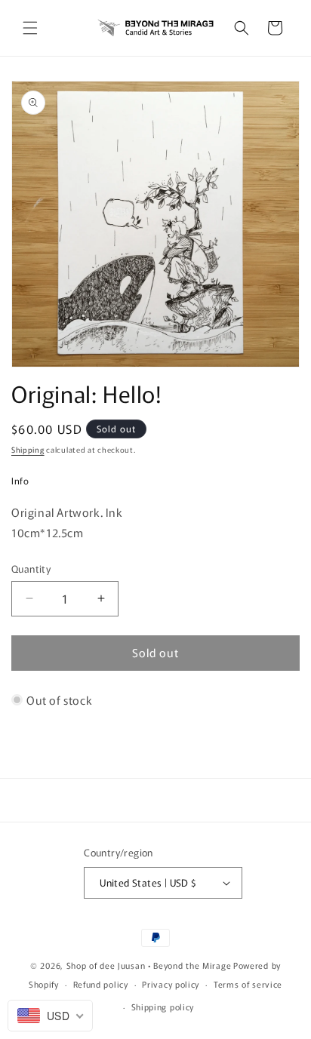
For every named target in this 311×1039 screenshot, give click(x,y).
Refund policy (100, 984)
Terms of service (248, 984)
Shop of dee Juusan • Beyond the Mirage (149, 965)
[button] (30, 28)
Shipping (28, 449)
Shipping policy (163, 1007)
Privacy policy (170, 984)
